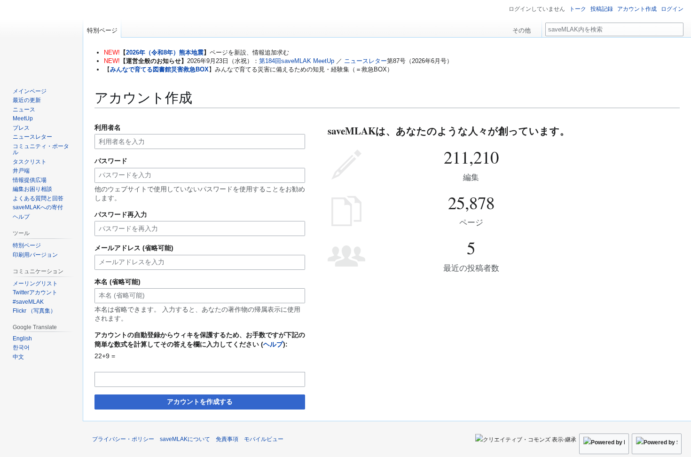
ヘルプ (273, 344)
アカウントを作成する (200, 401)
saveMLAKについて (185, 439)
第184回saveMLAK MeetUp (296, 60)
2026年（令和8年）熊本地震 (165, 52)
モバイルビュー (263, 439)
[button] (525, 28)
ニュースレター (365, 60)
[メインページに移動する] (41, 37)
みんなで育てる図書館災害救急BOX (159, 69)
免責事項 (227, 439)
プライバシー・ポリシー (123, 439)
